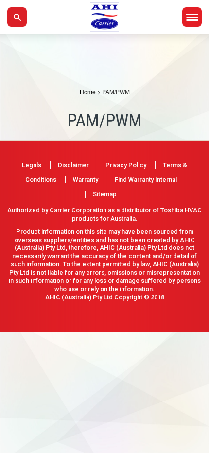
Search (17, 17)
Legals (31, 165)
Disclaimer (73, 165)
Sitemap (105, 194)
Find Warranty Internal (146, 179)
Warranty (85, 179)
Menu (192, 17)
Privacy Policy (125, 165)
